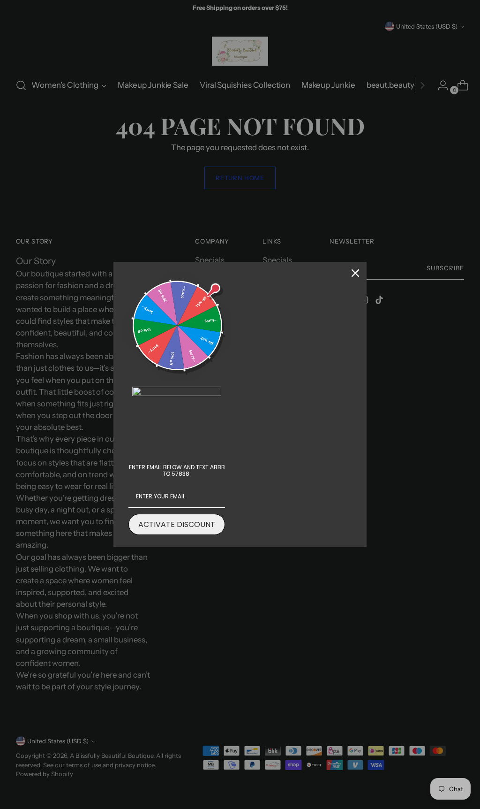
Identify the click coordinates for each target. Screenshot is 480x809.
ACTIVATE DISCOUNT (176, 524)
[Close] (355, 273)
